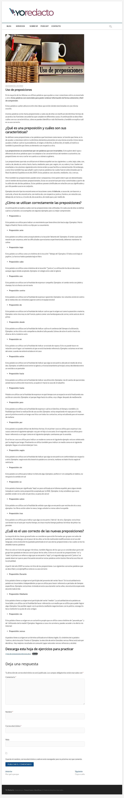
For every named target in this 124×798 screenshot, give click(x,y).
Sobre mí (34, 26)
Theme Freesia (28, 790)
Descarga (35, 654)
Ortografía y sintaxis (14, 85)
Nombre (9, 712)
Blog (9, 26)
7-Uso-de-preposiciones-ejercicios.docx (18, 654)
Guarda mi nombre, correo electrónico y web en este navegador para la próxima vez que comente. (43, 759)
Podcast (45, 26)
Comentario (10, 677)
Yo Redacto (9, 790)
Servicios (20, 26)
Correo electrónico (13, 726)
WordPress (37, 790)
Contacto (56, 26)
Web (7, 740)
